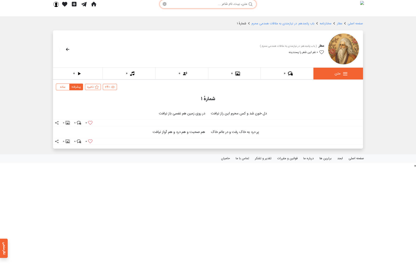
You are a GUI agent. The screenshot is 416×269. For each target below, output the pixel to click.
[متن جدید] (74, 4)
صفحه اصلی (356, 158)
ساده (62, 87)
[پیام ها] (84, 4)
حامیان (225, 158)
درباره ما (308, 158)
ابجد (340, 158)
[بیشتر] (58, 49)
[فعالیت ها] (64, 4)
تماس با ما (242, 158)
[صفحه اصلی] (94, 4)
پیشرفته (76, 87)
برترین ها (325, 158)
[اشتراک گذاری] (57, 123)
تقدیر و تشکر (263, 158)
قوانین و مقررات (287, 158)
